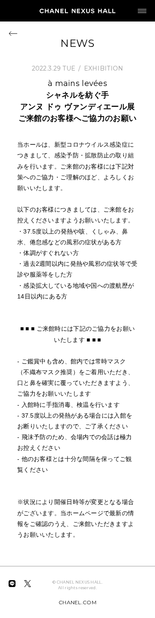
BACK (13, 33)
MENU (142, 11)
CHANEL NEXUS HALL (77, 11)
